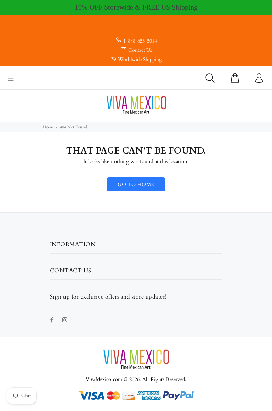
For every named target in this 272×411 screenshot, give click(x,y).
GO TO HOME (136, 184)
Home (48, 127)
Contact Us (140, 50)
